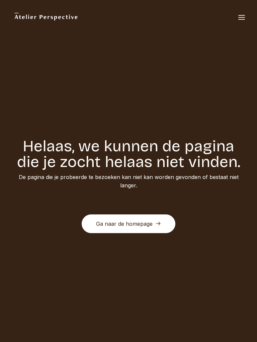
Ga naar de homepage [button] (124, 223)
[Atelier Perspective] (45, 17)
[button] (241, 17)
